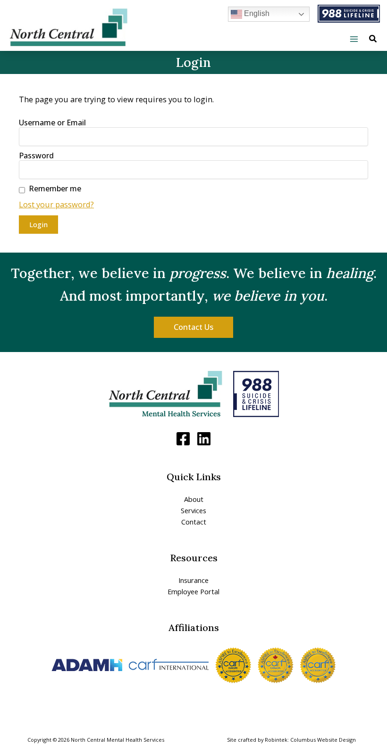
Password (36, 155)
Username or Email (52, 122)
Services (193, 510)
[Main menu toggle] (353, 39)
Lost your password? (56, 204)
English (255, 13)
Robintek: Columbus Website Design (310, 739)
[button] (373, 39)
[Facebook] (183, 438)
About (193, 499)
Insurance (193, 580)
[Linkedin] (203, 438)
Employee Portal (193, 591)
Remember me (55, 188)
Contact (193, 521)
